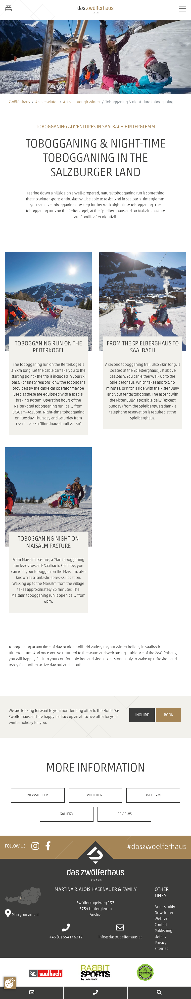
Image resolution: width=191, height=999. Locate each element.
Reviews (124, 814)
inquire (142, 715)
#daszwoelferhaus (156, 847)
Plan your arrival (25, 915)
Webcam (153, 795)
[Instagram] (35, 848)
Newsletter (37, 795)
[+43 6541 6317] (95, 993)
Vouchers (95, 795)
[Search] (159, 993)
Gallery (66, 814)
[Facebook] (48, 848)
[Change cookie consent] (10, 983)
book (168, 715)
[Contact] (31, 993)
